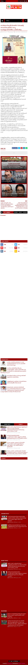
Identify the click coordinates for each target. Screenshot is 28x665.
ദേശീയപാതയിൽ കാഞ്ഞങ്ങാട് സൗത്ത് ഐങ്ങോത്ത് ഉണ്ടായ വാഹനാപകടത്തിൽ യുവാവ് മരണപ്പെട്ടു (16, 363)
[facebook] (19, 1)
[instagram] (24, 1)
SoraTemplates (9, 663)
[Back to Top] (19, 661)
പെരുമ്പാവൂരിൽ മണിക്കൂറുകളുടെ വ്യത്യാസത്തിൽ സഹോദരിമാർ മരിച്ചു (14, 194)
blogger (16, 212)
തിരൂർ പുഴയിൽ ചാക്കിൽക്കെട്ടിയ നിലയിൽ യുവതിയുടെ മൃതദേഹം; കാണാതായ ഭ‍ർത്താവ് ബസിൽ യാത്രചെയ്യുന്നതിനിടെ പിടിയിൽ (17, 452)
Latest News (17, 32)
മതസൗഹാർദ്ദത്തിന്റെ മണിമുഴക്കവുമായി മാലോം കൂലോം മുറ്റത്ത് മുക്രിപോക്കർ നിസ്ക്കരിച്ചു (16, 615)
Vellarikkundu (24, 32)
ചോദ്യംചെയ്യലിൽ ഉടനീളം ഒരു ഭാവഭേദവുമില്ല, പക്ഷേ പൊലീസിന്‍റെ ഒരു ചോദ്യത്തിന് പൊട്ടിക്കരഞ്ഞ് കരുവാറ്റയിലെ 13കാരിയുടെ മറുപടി (13, 370)
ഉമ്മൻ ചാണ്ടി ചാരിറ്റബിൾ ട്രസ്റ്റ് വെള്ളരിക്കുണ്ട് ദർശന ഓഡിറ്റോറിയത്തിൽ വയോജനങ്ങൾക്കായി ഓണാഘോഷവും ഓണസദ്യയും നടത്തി (17, 429)
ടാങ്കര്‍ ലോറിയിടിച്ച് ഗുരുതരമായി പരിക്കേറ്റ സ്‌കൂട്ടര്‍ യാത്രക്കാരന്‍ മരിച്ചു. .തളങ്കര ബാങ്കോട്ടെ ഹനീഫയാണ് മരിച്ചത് (14, 179)
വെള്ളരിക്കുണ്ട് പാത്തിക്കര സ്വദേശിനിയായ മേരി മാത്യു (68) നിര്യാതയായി (16, 382)
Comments (21, 424)
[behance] (26, 1)
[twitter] (21, 1)
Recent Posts (7, 424)
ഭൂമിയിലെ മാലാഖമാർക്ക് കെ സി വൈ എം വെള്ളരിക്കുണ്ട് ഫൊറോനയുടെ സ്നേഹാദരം (17, 525)
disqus (20, 212)
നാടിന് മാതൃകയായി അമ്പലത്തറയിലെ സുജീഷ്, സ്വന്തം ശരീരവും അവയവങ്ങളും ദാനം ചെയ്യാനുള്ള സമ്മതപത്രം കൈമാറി (17, 518)
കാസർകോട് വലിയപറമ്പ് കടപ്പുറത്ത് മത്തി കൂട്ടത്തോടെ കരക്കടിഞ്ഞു (16, 376)
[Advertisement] (14, 269)
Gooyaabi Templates (21, 663)
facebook (25, 212)
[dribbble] (23, 1)
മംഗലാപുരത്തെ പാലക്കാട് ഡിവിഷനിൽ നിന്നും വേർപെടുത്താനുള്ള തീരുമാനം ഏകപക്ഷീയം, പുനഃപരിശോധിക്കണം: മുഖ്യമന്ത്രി (15, 444)
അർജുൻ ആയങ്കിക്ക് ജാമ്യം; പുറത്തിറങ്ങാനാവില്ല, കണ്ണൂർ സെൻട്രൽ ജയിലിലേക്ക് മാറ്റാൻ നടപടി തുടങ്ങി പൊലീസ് (17, 437)
